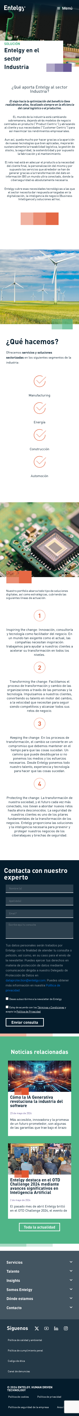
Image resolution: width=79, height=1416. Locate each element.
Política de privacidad (49, 1396)
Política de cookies (18, 1396)
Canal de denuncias (19, 1371)
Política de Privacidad (28, 1011)
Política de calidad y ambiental (25, 1340)
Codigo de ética (16, 1360)
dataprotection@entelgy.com (26, 980)
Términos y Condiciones (50, 1007)
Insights (13, 1280)
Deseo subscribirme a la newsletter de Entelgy (35, 999)
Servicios (15, 1262)
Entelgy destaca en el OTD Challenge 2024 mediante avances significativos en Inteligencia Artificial (35, 1186)
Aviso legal (63, 1407)
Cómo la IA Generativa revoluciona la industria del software (36, 1101)
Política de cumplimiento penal (25, 1350)
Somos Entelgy (19, 1289)
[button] (39, 1262)
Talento (13, 1271)
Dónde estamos (20, 1298)
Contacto (14, 1307)
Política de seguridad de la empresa (28, 1407)
